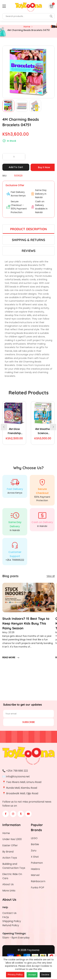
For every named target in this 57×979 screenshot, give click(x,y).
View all (51, 576)
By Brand (7, 851)
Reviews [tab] (28, 251)
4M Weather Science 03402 (43, 431)
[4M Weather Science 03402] (43, 413)
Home (6, 833)
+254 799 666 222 (17, 771)
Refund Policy (10, 925)
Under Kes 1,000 (12, 839)
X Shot (35, 857)
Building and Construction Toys (13, 866)
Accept (32, 974)
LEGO (34, 838)
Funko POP (37, 887)
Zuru (33, 850)
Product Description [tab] (28, 229)
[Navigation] (4, 6)
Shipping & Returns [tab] (28, 240)
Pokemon (37, 863)
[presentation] (4, 427)
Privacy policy (15, 974)
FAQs (5, 917)
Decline (45, 974)
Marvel (35, 875)
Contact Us (9, 913)
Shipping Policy (11, 921)
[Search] (51, 16)
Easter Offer (10, 845)
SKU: (4, 175)
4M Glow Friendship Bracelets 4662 (14, 431)
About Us (8, 884)
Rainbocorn (38, 881)
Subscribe (28, 722)
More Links (8, 890)
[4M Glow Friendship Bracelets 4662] (14, 413)
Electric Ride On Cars (12, 876)
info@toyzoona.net (18, 776)
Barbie (35, 844)
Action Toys (9, 858)
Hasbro (35, 869)
